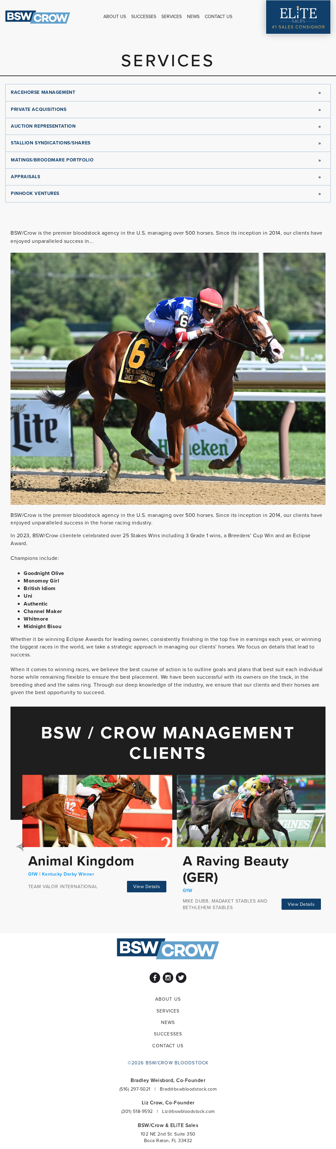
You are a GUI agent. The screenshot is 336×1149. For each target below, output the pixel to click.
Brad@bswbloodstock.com (188, 1089)
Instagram (168, 977)
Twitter (181, 977)
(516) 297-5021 (135, 1089)
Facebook (155, 977)
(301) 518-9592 (137, 1111)
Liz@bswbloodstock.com (188, 1111)
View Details (146, 886)
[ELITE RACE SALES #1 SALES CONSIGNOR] (298, 17)
